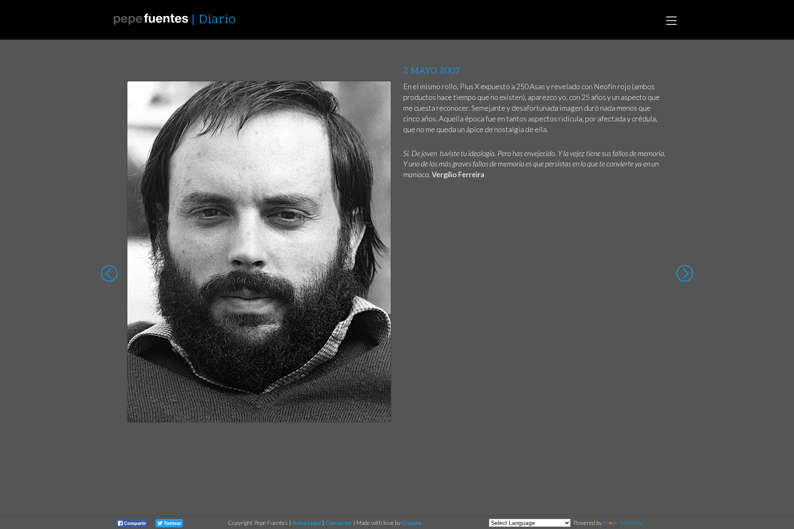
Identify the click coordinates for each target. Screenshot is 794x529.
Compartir (134, 523)
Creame (411, 522)
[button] (378, 95)
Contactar (338, 522)
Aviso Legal (306, 522)
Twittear (172, 523)
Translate (631, 522)
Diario (217, 20)
